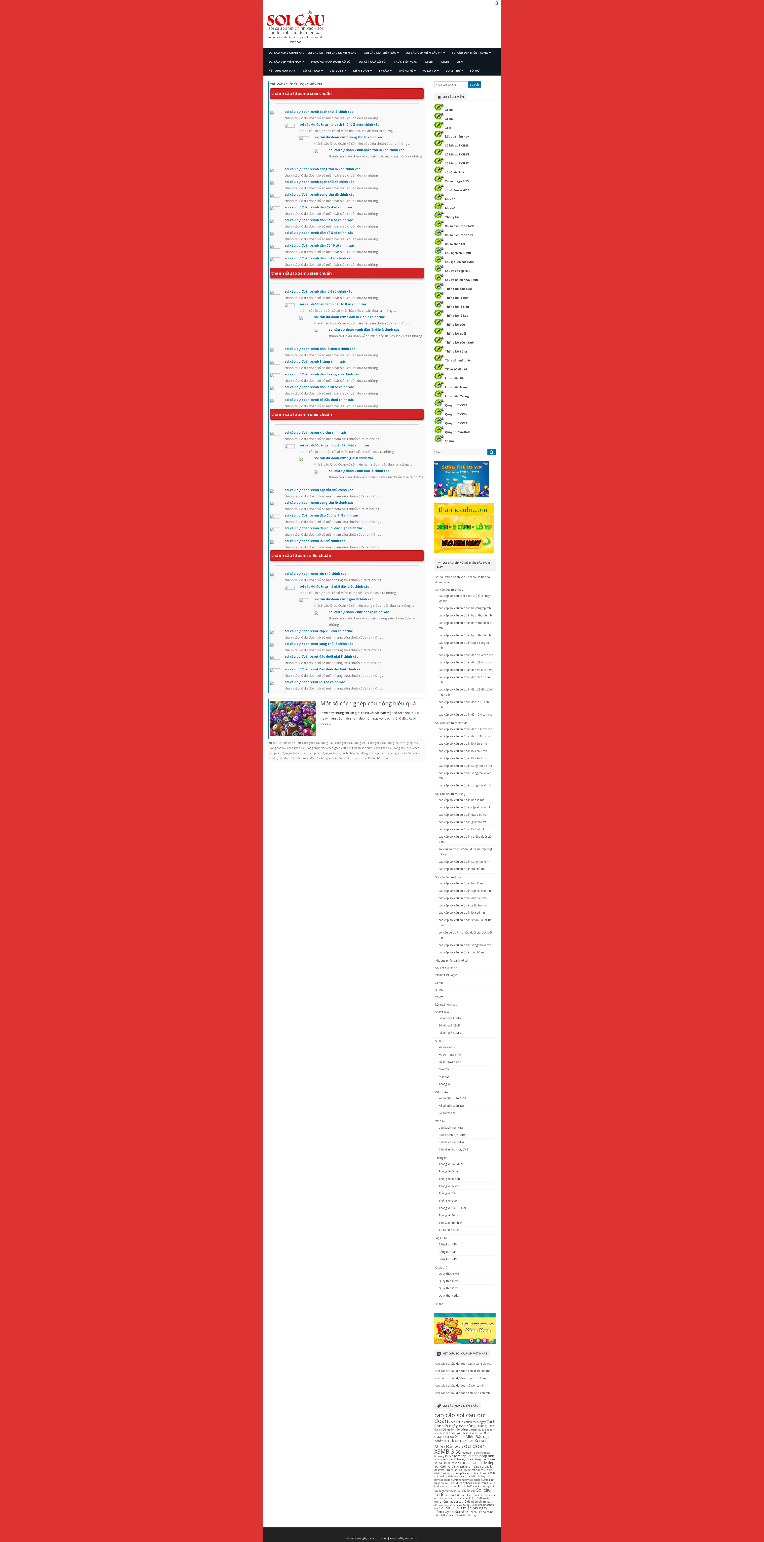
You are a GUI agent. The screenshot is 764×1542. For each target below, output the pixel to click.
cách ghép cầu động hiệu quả (393, 748)
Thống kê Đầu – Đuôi (460, 342)
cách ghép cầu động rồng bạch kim (364, 753)
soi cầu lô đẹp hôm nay (373, 758)
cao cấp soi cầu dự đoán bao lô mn (461, 883)
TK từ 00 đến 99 (456, 369)
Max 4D (450, 208)
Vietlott (337, 70)
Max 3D (450, 199)
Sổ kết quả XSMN (457, 154)
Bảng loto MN (448, 1259)
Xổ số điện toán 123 (459, 235)
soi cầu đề (452, 1515)
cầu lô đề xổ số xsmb (472, 1433)
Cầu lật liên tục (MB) (459, 262)
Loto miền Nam (456, 387)
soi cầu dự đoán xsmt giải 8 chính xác (343, 599)
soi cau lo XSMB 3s (445, 1476)
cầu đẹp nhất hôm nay (293, 758)
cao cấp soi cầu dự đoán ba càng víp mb (465, 608)
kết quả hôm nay (282, 70)
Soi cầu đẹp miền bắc (380, 53)
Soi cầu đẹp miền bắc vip (423, 53)
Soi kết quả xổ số (372, 61)
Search (474, 84)
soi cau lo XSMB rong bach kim (459, 1483)
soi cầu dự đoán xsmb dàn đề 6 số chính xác (319, 220)
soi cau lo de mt (464, 1470)
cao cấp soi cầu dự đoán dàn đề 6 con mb (466, 662)
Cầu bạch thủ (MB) (458, 253)
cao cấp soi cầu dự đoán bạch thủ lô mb (465, 635)
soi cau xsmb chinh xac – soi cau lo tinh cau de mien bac (295, 30)
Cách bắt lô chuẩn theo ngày (467, 1422)
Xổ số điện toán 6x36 (459, 226)
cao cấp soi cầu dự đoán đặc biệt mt (462, 814)
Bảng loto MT (448, 1252)
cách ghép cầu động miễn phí (321, 753)
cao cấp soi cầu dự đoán (459, 1418)
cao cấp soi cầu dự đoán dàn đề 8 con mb (466, 670)
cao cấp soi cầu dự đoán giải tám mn (463, 905)
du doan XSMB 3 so (460, 1448)
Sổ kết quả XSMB (457, 145)
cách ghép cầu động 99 (383, 743)
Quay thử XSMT (456, 423)
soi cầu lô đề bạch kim (458, 1495)
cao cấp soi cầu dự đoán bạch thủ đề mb (465, 615)
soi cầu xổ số (459, 1512)
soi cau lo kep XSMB (483, 1473)
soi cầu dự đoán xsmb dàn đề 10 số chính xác (320, 245)
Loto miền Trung (457, 396)
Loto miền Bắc (455, 378)
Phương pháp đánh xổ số (330, 61)
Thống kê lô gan (457, 298)
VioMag (359, 1538)
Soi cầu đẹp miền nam (285, 61)
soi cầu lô (454, 1486)
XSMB (429, 61)
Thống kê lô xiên (457, 307)
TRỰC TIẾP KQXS (405, 61)
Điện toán (361, 70)
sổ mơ (474, 70)
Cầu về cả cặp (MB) (458, 271)
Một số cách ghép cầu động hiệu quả (368, 703)
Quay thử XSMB (456, 405)
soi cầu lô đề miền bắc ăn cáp (449, 1498)
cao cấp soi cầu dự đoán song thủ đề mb (465, 766)
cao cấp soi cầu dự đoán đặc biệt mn (463, 898)
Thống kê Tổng (456, 351)
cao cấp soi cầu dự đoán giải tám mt (462, 822)
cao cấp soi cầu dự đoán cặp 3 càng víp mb (463, 1363)
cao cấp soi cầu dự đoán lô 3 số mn (462, 912)
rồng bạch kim (484, 1459)
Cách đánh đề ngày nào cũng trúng (464, 1428)
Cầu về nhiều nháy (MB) (461, 280)
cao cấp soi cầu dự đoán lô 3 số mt (461, 829)
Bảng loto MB (448, 1244)
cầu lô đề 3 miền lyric (450, 1433)
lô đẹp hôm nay (455, 1456)
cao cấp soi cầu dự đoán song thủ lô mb (465, 785)
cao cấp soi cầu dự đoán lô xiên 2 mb (463, 743)
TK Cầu (383, 70)
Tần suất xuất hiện (458, 360)
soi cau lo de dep (480, 1462)
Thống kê (405, 70)
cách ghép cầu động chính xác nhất (349, 748)
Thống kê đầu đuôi (458, 289)
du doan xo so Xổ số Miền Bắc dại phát (461, 1436)
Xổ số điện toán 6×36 (452, 1098)
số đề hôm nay (467, 1515)
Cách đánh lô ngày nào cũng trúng (464, 1423)
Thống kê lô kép (456, 315)
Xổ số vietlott (447, 1047)
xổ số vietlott (454, 172)
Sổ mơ (449, 441)
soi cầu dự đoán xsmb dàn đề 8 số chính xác (319, 232)
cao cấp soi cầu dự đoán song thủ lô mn (465, 945)
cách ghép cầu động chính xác (306, 748)
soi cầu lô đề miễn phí (468, 1501)
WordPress (411, 1538)
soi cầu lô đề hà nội (483, 1495)
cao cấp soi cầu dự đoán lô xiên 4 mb (463, 758)
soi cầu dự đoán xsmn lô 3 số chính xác (315, 541)
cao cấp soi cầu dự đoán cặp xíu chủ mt (464, 807)
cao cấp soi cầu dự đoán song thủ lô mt (464, 861)
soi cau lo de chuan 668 (449, 1463)
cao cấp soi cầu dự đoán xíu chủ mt (462, 869)
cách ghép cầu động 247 (317, 743)
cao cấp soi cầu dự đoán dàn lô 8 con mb (465, 736)
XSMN (445, 61)
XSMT (461, 61)
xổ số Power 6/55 (457, 190)
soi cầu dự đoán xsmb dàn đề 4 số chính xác (319, 207)
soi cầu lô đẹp (466, 1490)
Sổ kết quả (311, 70)
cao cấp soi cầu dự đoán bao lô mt (461, 800)
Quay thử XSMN (456, 414)
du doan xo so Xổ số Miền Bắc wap (460, 1443)
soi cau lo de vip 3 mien (456, 1473)
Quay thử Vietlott (458, 432)
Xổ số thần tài (455, 244)
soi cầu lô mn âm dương (475, 1486)
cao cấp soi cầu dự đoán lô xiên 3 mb (463, 751)
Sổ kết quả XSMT (457, 163)
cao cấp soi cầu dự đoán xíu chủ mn (462, 952)
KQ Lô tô (429, 70)
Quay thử (452, 70)
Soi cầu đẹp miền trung (470, 53)
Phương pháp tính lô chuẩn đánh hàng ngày (464, 1457)
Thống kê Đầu (455, 324)
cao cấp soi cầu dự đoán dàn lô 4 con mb (465, 714)
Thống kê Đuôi (455, 333)
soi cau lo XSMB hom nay (454, 1479)
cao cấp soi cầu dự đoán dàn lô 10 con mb (462, 1371)
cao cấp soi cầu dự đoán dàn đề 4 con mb (466, 655)
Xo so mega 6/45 (457, 181)
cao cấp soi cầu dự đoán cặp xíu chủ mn (465, 891)
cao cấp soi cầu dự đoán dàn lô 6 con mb (465, 729)
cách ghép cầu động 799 (350, 743)
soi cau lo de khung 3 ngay (456, 1466)
